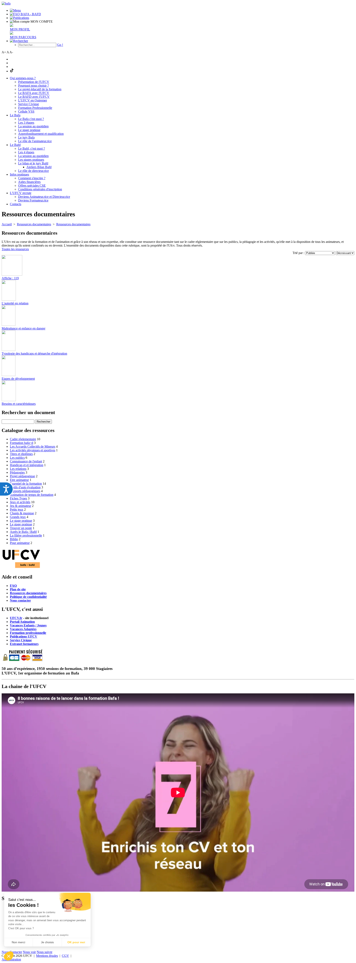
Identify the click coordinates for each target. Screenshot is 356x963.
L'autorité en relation (15, 303)
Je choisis (47, 942)
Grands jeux (18, 517)
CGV (65, 955)
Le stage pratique (21, 520)
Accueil (7, 224)
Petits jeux (16, 509)
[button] (9, 956)
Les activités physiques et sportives (32, 450)
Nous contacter (20, 600)
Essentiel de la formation (26, 483)
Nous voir (29, 952)
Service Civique (21, 640)
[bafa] (6, 3)
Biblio (14, 539)
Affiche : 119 (10, 278)
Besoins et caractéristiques (19, 403)
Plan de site (18, 589)
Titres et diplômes (21, 454)
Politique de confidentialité (28, 597)
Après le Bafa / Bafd (23, 531)
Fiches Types (18, 498)
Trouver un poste (21, 528)
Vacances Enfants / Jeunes (28, 625)
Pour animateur (20, 543)
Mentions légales (47, 955)
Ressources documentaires (28, 593)
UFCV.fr (16, 618)
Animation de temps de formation (31, 494)
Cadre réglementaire (23, 439)
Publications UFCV (23, 636)
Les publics (17, 457)
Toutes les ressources (15, 249)
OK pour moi (76, 942)
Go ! (60, 45)
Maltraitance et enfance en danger (23, 328)
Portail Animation (22, 621)
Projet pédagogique (22, 476)
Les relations (18, 468)
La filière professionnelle (26, 535)
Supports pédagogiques (25, 491)
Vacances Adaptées (23, 629)
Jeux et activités (20, 502)
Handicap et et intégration (26, 465)
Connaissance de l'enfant (26, 461)
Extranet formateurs (24, 644)
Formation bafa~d (21, 443)
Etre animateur (19, 480)
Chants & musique (22, 513)
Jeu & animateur (20, 506)
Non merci (18, 942)
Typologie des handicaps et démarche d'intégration (34, 353)
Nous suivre (44, 952)
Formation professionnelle (28, 633)
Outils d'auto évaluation (25, 487)
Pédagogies (17, 472)
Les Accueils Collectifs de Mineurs (32, 446)
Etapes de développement (18, 378)
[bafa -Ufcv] (21, 568)
